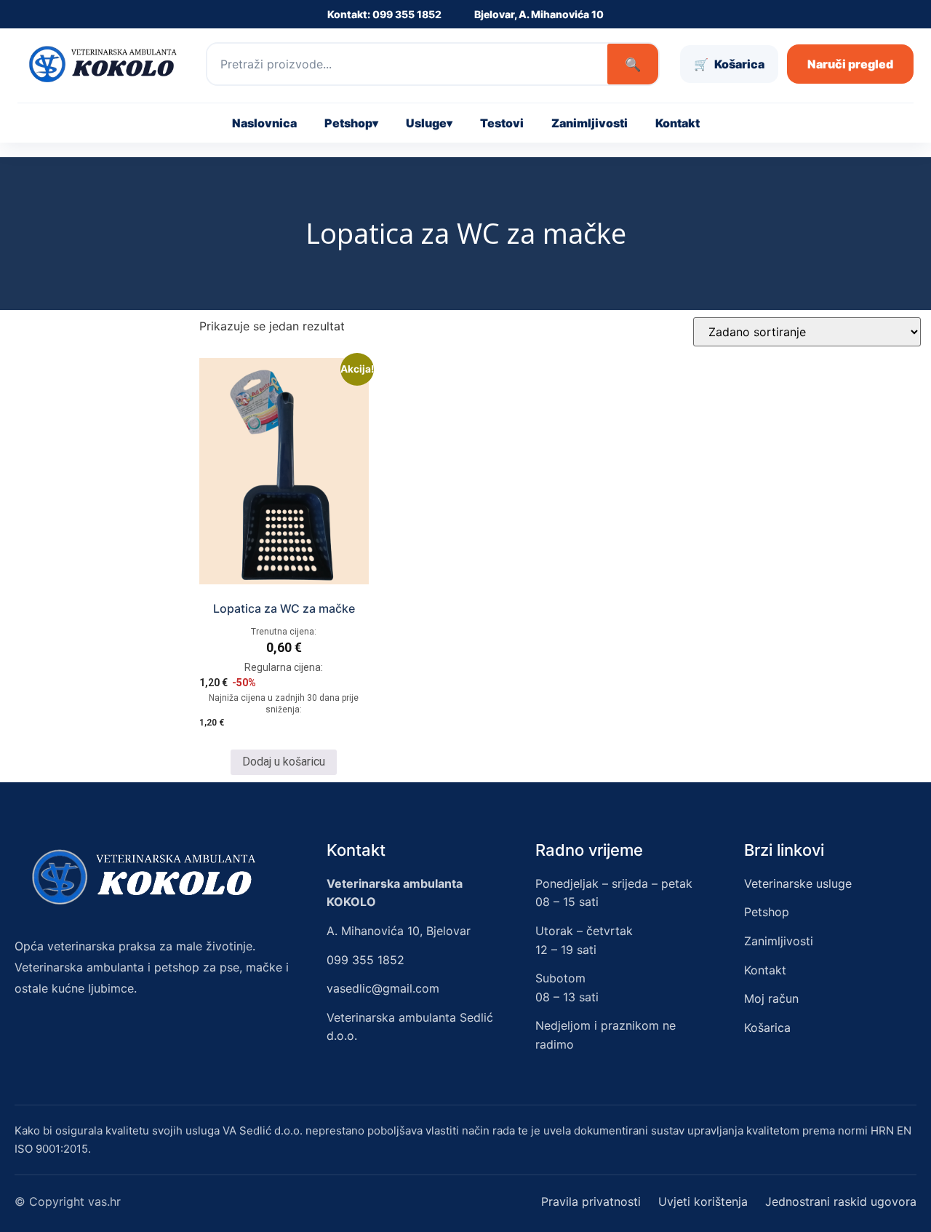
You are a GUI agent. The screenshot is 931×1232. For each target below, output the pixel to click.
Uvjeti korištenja (703, 1201)
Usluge (429, 123)
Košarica (767, 1027)
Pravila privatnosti (591, 1201)
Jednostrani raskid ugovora (840, 1201)
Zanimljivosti (589, 123)
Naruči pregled (850, 64)
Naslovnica (264, 123)
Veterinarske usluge (798, 883)
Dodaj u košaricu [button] (283, 761)
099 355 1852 (365, 960)
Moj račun (771, 998)
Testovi (502, 123)
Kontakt (677, 123)
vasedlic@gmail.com (383, 988)
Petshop (351, 123)
